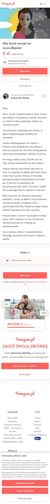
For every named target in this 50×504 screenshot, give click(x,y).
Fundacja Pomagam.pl (38, 435)
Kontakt (12, 431)
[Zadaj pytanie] (44, 96)
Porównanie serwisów (12, 435)
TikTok (37, 400)
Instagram (21, 400)
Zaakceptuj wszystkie (25, 483)
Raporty (37, 421)
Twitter (13, 400)
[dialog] (25, 478)
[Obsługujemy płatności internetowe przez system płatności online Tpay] (37, 438)
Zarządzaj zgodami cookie (12, 441)
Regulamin (12, 421)
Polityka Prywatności (12, 424)
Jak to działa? (25, 374)
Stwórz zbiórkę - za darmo (25, 366)
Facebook (4, 400)
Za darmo (37, 424)
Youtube (45, 400)
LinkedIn (29, 400)
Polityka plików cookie (12, 438)
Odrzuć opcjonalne (25, 490)
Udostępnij (25, 79)
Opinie (37, 418)
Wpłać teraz (25, 71)
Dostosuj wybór (25, 498)
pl (41, 3)
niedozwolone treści (31, 282)
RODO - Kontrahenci (12, 428)
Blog (37, 428)
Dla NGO (37, 431)
